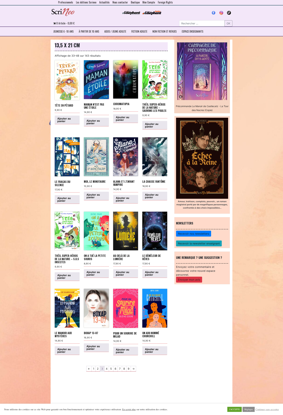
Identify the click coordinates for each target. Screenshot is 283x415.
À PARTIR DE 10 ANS (89, 31)
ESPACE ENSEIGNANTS (192, 31)
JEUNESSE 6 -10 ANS (63, 31)
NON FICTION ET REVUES (164, 31)
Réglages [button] (249, 409)
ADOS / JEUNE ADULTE (115, 31)
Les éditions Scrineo (86, 2)
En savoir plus (129, 409)
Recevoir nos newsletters (193, 233)
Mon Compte (148, 2)
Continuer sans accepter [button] (267, 409)
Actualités (104, 2)
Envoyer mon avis (189, 279)
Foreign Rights (165, 2)
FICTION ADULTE (139, 31)
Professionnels (65, 2)
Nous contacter (120, 2)
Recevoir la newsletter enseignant (199, 243)
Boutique (135, 2)
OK (228, 23)
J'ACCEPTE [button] (234, 409)
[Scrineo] (63, 11)
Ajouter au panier (64, 120)
